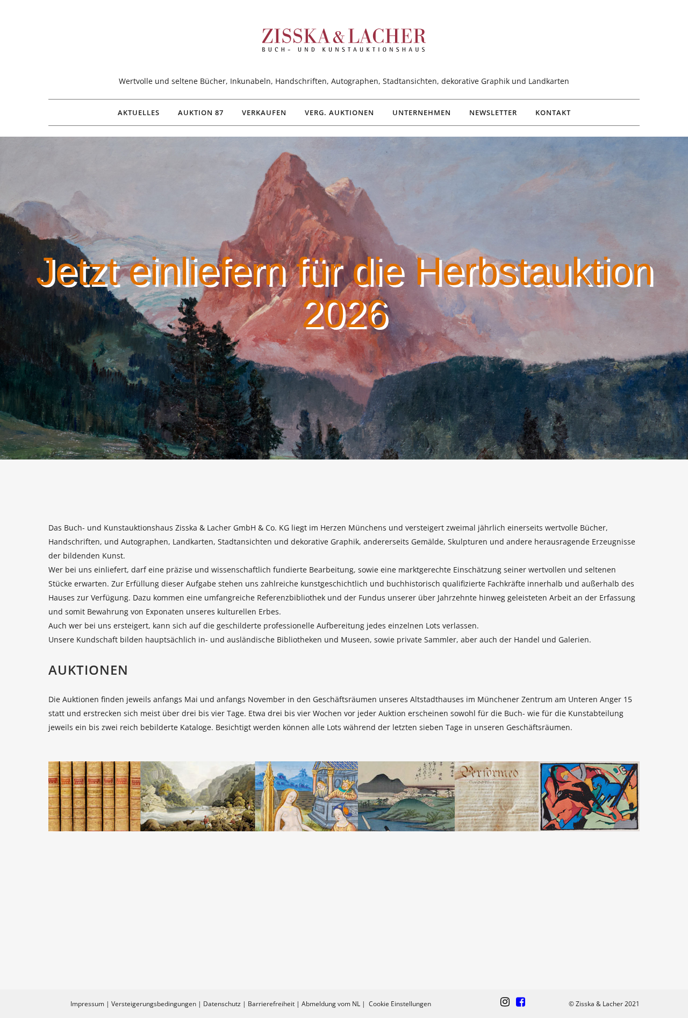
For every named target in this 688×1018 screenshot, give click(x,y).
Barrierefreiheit (271, 1003)
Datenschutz (222, 1003)
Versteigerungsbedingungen (153, 1003)
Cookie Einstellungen (400, 1003)
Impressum (87, 1003)
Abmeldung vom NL (331, 1003)
